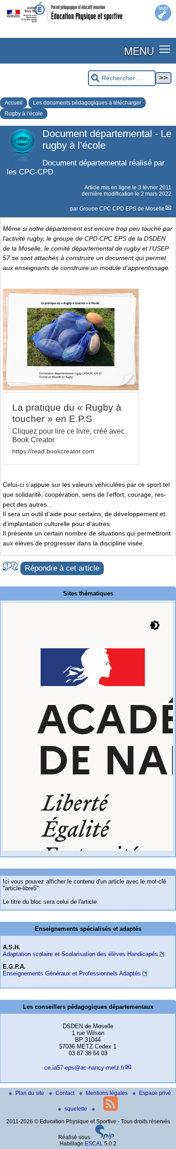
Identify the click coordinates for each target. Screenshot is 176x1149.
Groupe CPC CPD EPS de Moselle (122, 209)
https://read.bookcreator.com (53, 451)
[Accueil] (88, 23)
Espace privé (155, 1093)
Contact (66, 1093)
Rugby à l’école (24, 113)
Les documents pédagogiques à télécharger (87, 103)
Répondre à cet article (62, 568)
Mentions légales (107, 1093)
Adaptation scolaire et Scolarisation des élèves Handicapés (80, 954)
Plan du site (30, 1093)
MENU (139, 50)
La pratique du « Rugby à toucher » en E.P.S (66, 413)
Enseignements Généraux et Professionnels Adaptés (72, 973)
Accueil (14, 103)
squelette (76, 1109)
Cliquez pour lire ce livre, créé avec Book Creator (68, 435)
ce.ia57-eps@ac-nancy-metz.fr (84, 1067)
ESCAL (94, 1143)
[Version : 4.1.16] (105, 1137)
